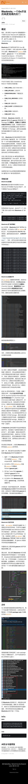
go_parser (21, 229)
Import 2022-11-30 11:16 (8, 8)
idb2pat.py (17, 464)
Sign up (14, 769)
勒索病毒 (8, 614)
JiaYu (3, 22)
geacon (9, 447)
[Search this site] (23, 2)
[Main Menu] (25, 2)
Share (23, 21)
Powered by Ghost (14, 772)
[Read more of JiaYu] (3, 19)
